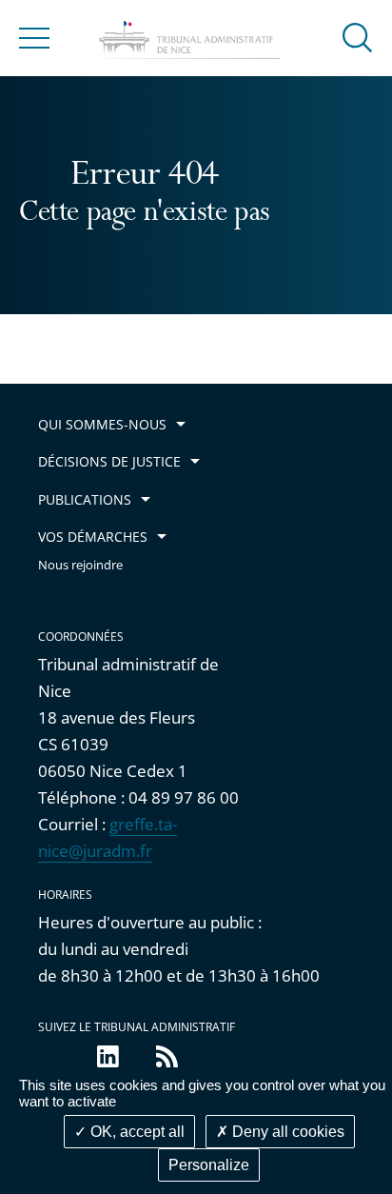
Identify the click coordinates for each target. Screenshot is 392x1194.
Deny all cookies (286, 1132)
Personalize (208, 1165)
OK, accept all (136, 1132)
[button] (358, 37)
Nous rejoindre (80, 565)
